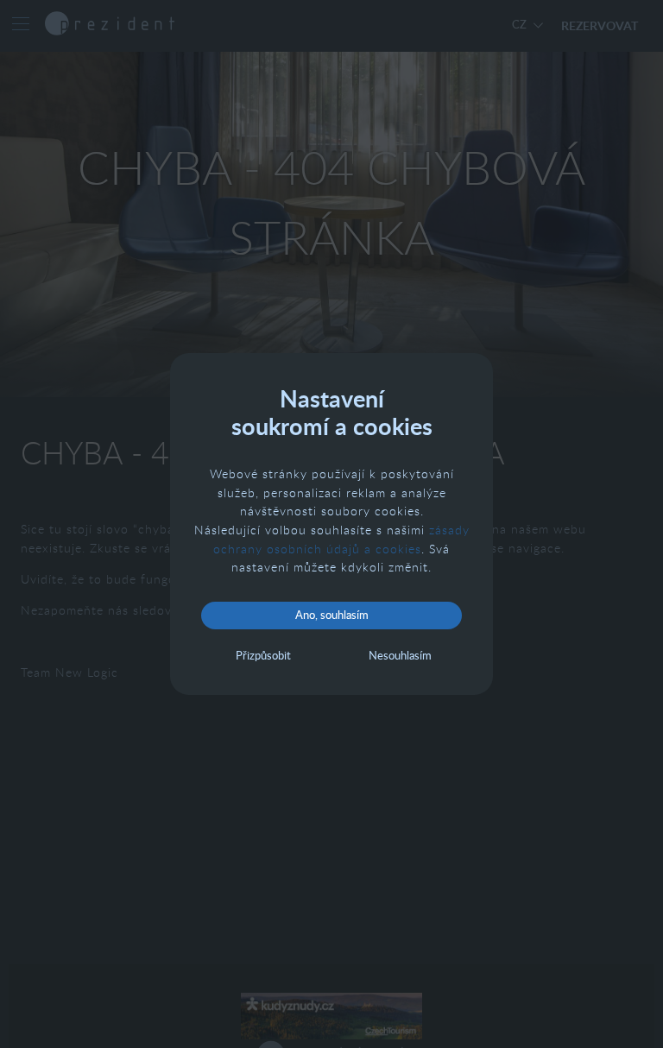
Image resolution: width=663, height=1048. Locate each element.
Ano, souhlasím (332, 614)
